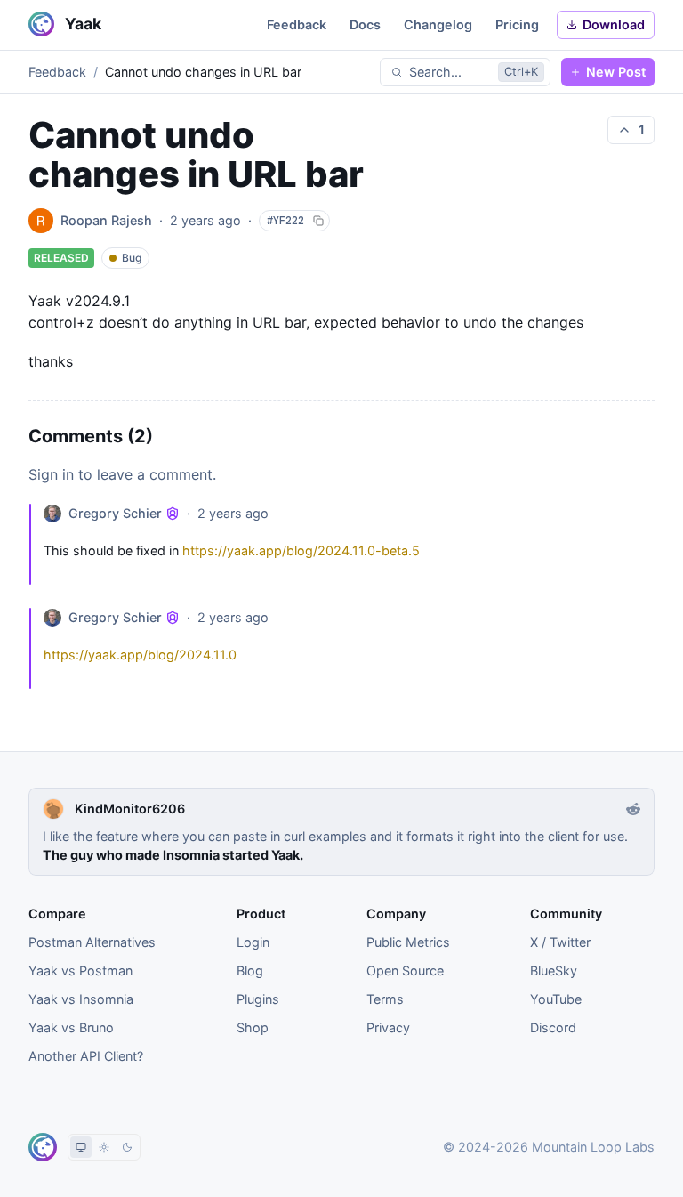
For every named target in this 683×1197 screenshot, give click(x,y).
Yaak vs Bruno (71, 1027)
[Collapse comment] (36, 544)
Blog (250, 970)
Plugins (258, 999)
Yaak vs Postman (80, 970)
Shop (253, 1027)
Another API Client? (85, 1056)
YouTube (556, 999)
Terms (385, 999)
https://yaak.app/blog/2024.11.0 (140, 654)
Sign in (51, 474)
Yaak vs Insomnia (80, 999)
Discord (553, 1027)
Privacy (388, 1027)
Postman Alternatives (92, 942)
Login (253, 942)
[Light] (104, 1147)
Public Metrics (408, 942)
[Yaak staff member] (172, 513)
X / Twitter (560, 942)
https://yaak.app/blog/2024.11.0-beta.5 (301, 550)
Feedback (57, 71)
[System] (81, 1147)
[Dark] (127, 1147)
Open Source (405, 970)
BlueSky (553, 970)
